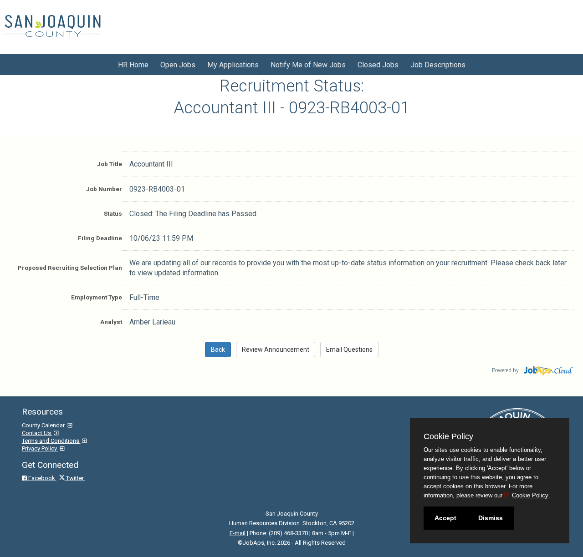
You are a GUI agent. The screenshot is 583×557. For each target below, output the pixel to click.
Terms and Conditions (51, 440)
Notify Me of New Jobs (308, 65)
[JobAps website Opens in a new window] (547, 369)
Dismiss (490, 518)
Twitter (75, 478)
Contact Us (37, 433)
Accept (445, 518)
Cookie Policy (530, 495)
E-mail (237, 533)
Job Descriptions (437, 65)
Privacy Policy (40, 448)
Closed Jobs (378, 65)
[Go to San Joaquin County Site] (52, 26)
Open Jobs (177, 65)
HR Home (133, 65)
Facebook (41, 478)
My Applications (233, 65)
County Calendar (44, 425)
